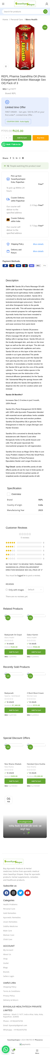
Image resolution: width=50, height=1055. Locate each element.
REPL (14, 93)
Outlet (6, 963)
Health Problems (10, 904)
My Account (8, 950)
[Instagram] (13, 893)
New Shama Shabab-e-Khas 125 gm (13, 765)
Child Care (7, 939)
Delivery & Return (10, 1000)
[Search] (45, 11)
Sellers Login (8, 976)
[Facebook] (6, 893)
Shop (5, 958)
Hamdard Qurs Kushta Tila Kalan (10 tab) (36, 765)
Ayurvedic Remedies (12, 917)
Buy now (40, 138)
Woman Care (8, 935)
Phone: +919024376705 (13, 1021)
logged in (21, 575)
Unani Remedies (10, 922)
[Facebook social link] (10, 158)
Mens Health (31, 19)
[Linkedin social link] (16, 158)
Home (5, 19)
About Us (7, 954)
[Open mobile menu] (3, 3)
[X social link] (13, 158)
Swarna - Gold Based (12, 696)
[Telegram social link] (23, 158)
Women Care (32, 696)
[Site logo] (25, 3)
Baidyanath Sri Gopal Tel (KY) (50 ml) (13, 636)
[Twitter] (20, 893)
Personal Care (17, 19)
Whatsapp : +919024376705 (15, 1030)
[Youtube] (27, 893)
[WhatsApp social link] (19, 158)
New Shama (9, 767)
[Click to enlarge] (5, 66)
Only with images (16, 589)
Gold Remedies (9, 913)
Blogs (5, 967)
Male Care (7, 930)
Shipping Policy (9, 987)
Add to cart (22, 138)
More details (38, 244)
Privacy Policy (9, 995)
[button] (13, 652)
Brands (6, 972)
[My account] (46, 3)
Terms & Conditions (11, 991)
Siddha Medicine (10, 926)
